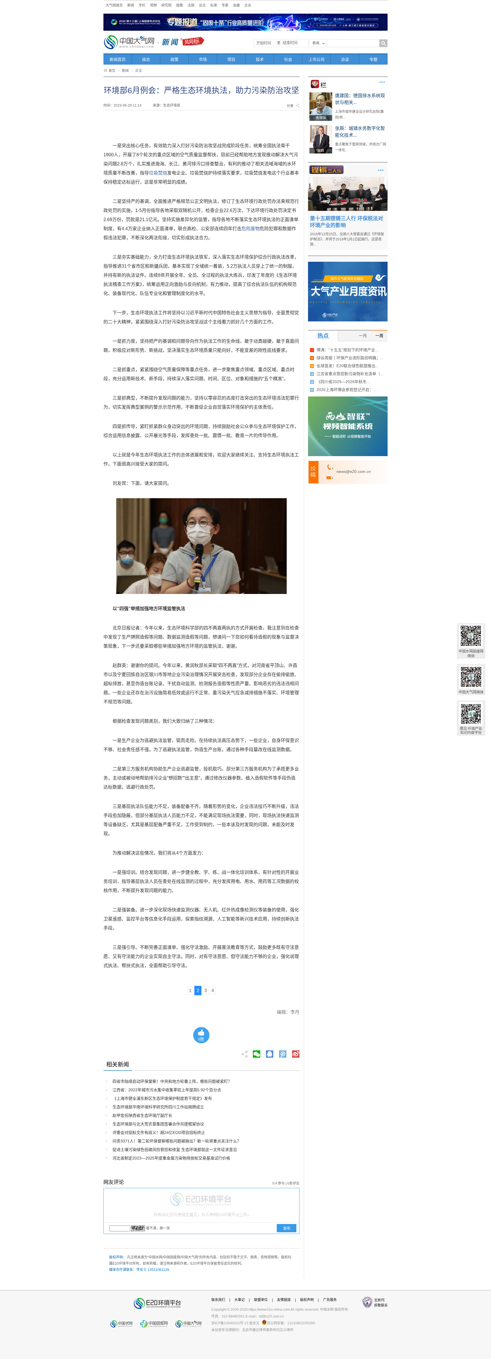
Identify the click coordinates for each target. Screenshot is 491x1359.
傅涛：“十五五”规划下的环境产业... (347, 350)
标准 (213, 5)
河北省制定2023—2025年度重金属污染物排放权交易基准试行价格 (171, 1158)
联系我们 (218, 1300)
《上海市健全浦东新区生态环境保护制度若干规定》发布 (162, 1098)
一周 (379, 335)
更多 (382, 82)
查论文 (254, 1323)
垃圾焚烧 (158, 173)
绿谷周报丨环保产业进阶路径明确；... (350, 358)
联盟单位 (261, 1300)
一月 (363, 335)
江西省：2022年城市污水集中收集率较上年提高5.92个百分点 (167, 1090)
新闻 (130, 5)
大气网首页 (114, 5)
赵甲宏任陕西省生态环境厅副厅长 (142, 1115)
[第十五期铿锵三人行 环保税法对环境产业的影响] (348, 179)
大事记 (239, 1300)
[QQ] (269, 1052)
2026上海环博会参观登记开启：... (347, 389)
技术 (260, 59)
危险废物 (251, 228)
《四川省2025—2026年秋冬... (343, 381)
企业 (247, 5)
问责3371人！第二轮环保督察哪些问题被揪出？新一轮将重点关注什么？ (177, 1141)
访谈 (345, 59)
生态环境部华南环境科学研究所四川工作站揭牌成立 (158, 1107)
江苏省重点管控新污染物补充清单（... (350, 373)
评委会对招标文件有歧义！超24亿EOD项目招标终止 (159, 1132)
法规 (191, 5)
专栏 (142, 5)
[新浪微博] (295, 1052)
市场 (203, 59)
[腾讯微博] (283, 1052)
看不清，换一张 (158, 1228)
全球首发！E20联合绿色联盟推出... (348, 365)
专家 (225, 5)
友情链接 (284, 1300)
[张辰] (320, 127)
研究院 (166, 5)
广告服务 (330, 1300)
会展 (236, 5)
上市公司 (316, 59)
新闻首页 (118, 59)
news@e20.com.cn (353, 471)
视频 (153, 5)
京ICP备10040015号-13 (229, 1323)
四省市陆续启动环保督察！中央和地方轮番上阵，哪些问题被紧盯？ (172, 1081)
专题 (373, 59)
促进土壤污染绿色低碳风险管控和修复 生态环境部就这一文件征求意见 (175, 1149)
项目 (231, 59)
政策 (179, 5)
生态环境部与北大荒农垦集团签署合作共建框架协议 (158, 1124)
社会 (288, 59)
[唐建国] (320, 94)
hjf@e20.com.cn (271, 1316)
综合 (146, 59)
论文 (202, 5)
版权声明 (307, 1300)
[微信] (256, 1052)
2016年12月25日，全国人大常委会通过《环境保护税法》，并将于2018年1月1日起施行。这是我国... (347, 239)
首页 (112, 71)
